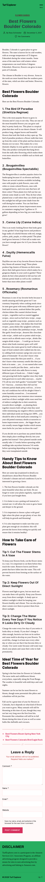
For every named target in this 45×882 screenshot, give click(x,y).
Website (5, 810)
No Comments (24, 36)
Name (5, 788)
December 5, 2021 (34, 33)
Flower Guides (22, 15)
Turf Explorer (9, 5)
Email (5, 799)
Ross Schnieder (15, 33)
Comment (7, 766)
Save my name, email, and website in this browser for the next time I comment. (20, 822)
